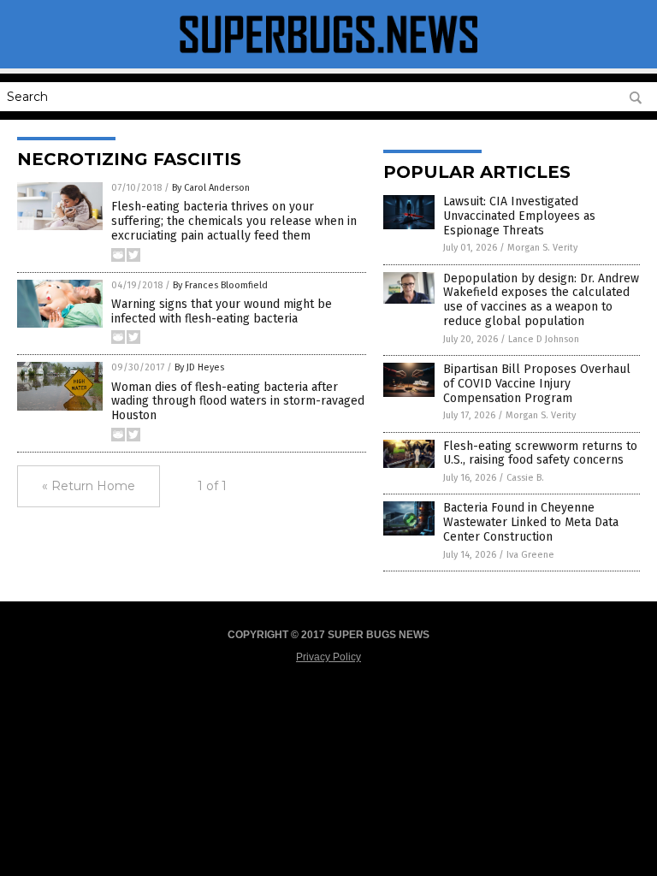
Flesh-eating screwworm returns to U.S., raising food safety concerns (540, 453)
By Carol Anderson (211, 187)
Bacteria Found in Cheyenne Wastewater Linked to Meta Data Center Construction (531, 522)
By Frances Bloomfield (220, 285)
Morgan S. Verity (542, 247)
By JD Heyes (199, 367)
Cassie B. (525, 477)
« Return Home (88, 486)
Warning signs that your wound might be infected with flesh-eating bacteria (221, 311)
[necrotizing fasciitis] (328, 56)
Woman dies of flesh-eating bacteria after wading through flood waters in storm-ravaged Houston (237, 401)
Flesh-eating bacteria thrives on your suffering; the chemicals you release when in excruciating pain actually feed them (234, 221)
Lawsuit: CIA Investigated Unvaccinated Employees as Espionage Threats (519, 216)
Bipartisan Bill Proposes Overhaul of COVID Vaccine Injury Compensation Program (536, 383)
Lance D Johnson (543, 339)
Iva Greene (530, 554)
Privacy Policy (328, 657)
